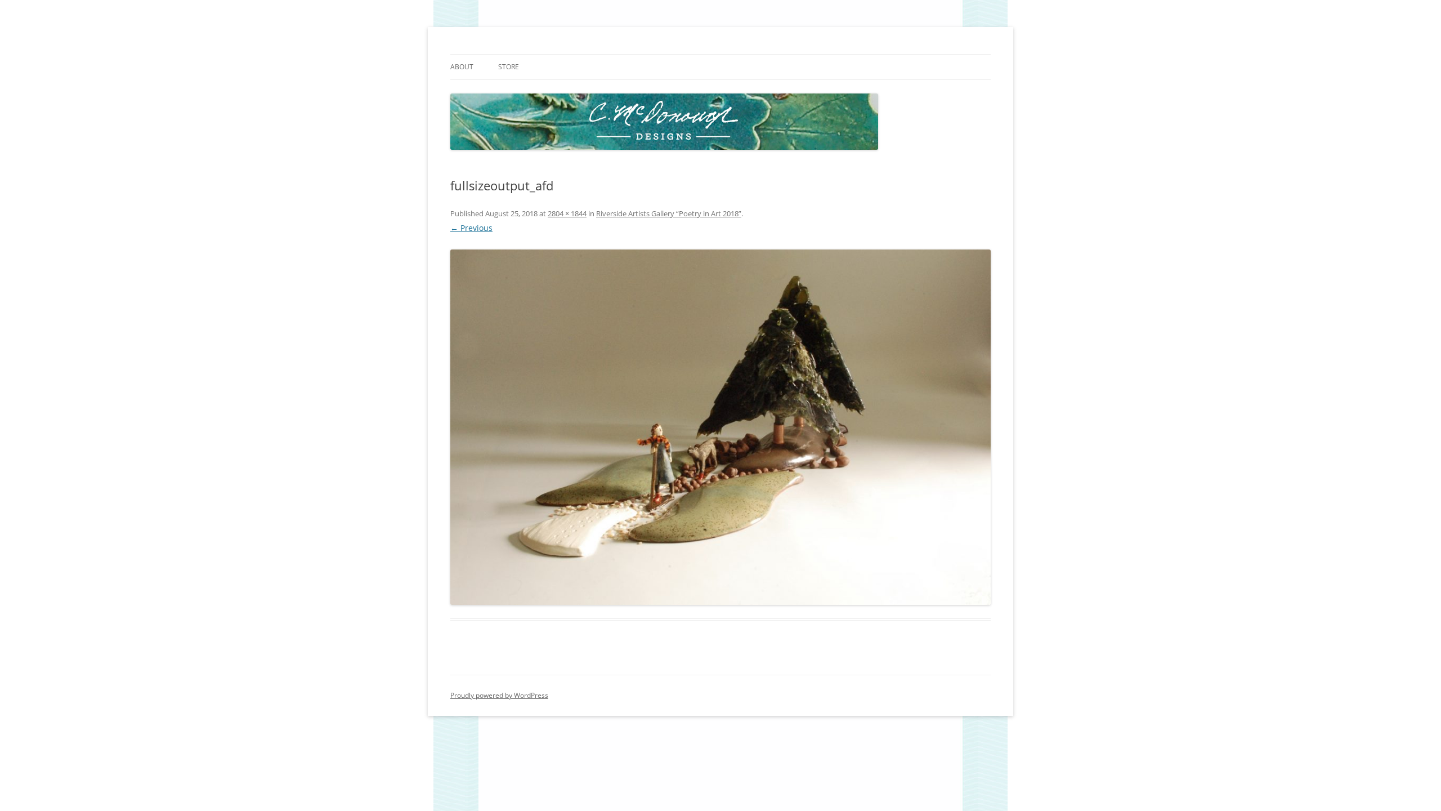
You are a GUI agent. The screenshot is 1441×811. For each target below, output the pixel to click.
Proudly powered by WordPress (499, 695)
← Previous (471, 227)
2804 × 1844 (567, 213)
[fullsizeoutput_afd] (720, 427)
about (461, 67)
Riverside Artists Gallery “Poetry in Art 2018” (668, 213)
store (508, 67)
